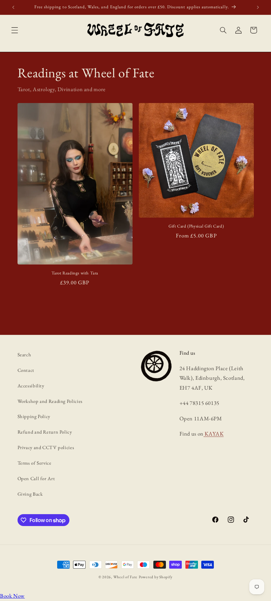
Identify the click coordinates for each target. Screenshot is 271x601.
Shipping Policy (34, 416)
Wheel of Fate (125, 576)
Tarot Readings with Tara (75, 273)
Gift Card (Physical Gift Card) (196, 226)
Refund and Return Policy (45, 432)
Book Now (12, 595)
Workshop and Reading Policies (50, 401)
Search (24, 354)
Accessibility (31, 385)
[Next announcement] (258, 7)
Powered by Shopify (156, 576)
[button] (14, 30)
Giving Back (30, 494)
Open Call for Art (36, 478)
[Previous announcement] (13, 7)
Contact (26, 370)
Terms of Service (35, 463)
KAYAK (214, 433)
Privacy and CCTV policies (46, 447)
